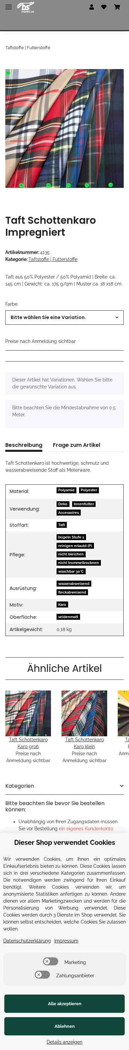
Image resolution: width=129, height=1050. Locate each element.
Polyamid (66, 490)
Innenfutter (84, 504)
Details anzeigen (64, 1042)
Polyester (89, 490)
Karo (62, 604)
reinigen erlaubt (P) (75, 546)
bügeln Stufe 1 (71, 537)
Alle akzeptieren (64, 1003)
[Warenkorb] (117, 7)
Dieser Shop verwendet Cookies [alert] (64, 843)
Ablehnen (65, 1026)
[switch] (50, 961)
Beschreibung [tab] (23, 445)
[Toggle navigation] (8, 4)
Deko (62, 504)
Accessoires (68, 513)
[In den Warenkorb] (10, 65)
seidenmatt (68, 617)
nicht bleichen (71, 554)
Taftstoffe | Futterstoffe (52, 259)
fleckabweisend (72, 592)
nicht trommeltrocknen (78, 563)
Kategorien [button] (19, 786)
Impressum (66, 940)
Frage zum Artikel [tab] (76, 445)
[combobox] (64, 317)
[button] (92, 7)
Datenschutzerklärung (27, 940)
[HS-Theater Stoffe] (25, 7)
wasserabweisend (73, 584)
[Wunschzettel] (104, 7)
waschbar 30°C (71, 571)
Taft (61, 525)
